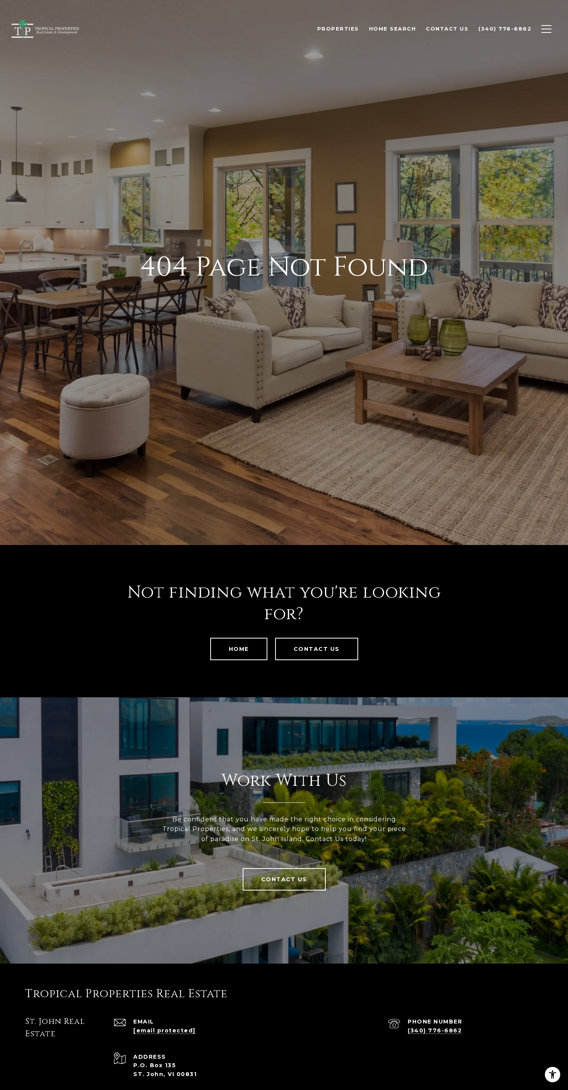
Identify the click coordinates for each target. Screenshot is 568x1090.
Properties (338, 29)
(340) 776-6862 (435, 1030)
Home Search (392, 29)
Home (239, 648)
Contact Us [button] (317, 648)
